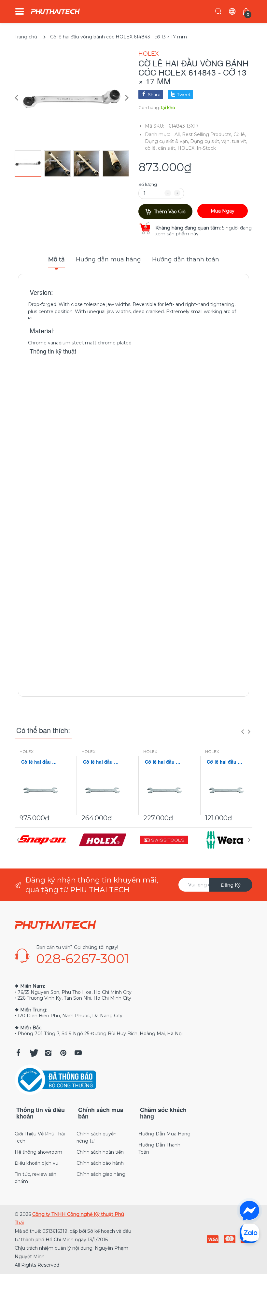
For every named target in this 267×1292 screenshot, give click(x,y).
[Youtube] (78, 1053)
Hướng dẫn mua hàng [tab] (108, 259)
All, (178, 134)
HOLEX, (186, 148)
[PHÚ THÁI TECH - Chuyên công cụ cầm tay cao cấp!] (55, 11)
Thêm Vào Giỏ (170, 212)
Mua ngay (222, 211)
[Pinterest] (63, 1053)
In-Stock (206, 148)
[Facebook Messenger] (249, 1210)
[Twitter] (33, 1053)
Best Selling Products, (207, 134)
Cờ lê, (239, 134)
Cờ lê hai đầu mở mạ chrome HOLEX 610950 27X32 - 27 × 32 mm (102, 762)
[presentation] (242, 731)
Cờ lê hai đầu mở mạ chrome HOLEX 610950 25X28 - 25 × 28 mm (164, 762)
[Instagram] (48, 1053)
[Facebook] (18, 1053)
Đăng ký (231, 885)
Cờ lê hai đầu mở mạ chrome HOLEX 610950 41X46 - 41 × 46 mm (40, 762)
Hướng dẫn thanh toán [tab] (185, 259)
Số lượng (147, 184)
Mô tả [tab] (56, 259)
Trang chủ (26, 37)
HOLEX (148, 53)
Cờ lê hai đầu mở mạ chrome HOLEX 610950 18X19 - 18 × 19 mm (226, 762)
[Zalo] (249, 1233)
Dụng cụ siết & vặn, (167, 141)
